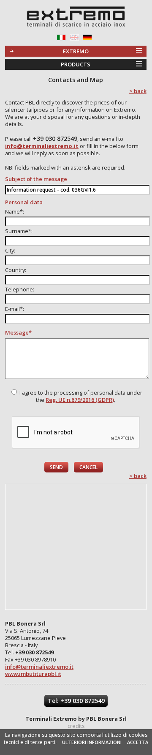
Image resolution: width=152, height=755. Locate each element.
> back (138, 91)
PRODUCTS (75, 64)
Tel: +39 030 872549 (76, 701)
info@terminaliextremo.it (39, 666)
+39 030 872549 (55, 139)
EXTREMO (76, 51)
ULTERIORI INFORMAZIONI (92, 742)
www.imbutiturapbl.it (33, 674)
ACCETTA (137, 742)
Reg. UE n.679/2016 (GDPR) (80, 400)
